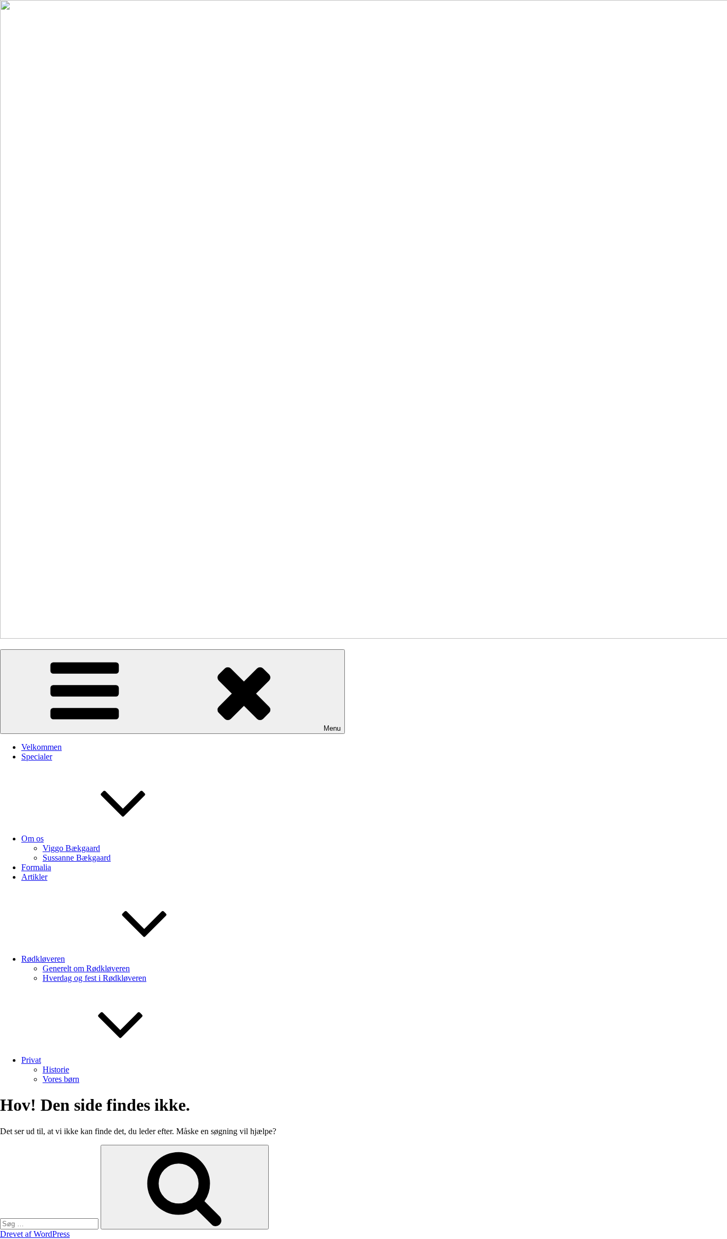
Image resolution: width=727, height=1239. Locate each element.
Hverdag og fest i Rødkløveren (94, 977)
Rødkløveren (43, 958)
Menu (332, 728)
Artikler (34, 876)
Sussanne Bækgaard (77, 857)
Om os (32, 838)
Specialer (36, 756)
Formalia (36, 867)
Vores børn (61, 1079)
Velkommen (41, 746)
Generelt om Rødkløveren (86, 968)
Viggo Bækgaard (71, 848)
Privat (31, 1059)
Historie (56, 1069)
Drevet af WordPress (35, 1233)
